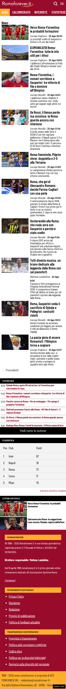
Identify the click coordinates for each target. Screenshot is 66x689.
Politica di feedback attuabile (24, 622)
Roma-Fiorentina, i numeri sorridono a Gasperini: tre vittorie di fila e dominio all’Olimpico (35, 395)
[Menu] (62, 3)
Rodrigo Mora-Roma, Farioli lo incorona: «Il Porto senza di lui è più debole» (34, 427)
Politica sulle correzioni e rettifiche (27, 645)
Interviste (40, 12)
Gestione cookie (59, 686)
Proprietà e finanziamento (23, 638)
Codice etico (15, 651)
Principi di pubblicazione (22, 616)
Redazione (14, 609)
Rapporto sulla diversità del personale (29, 664)
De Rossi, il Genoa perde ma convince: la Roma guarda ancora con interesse (34, 419)
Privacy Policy (16, 596)
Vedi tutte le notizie (33, 430)
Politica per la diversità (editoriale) (27, 657)
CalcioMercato (21, 12)
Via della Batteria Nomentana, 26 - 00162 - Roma (27, 685)
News (5, 12)
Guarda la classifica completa (53, 490)
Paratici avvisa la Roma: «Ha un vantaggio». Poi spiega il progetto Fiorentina (32, 403)
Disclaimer (14, 603)
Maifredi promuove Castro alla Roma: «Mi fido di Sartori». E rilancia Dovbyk (33, 411)
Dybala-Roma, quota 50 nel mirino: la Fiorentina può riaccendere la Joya (30, 387)
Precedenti (10, 370)
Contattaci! (10, 580)
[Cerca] (55, 3)
